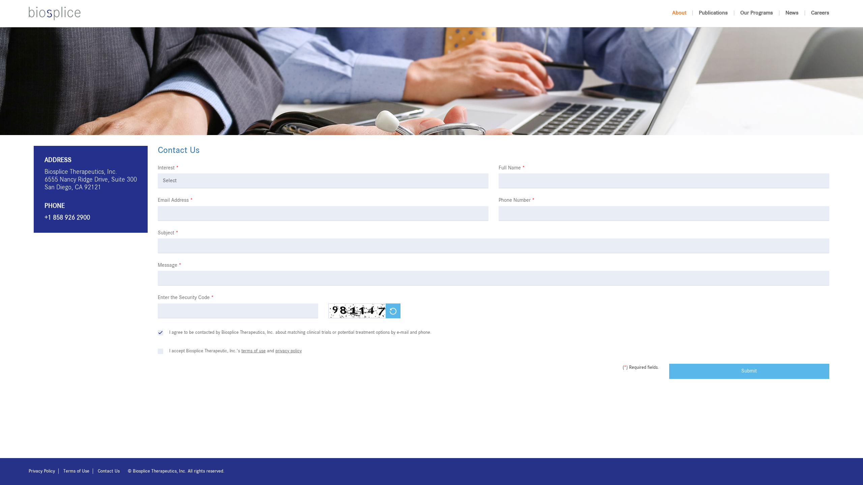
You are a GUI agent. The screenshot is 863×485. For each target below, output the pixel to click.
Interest (168, 168)
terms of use (253, 351)
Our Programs (756, 12)
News (792, 12)
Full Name (512, 168)
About (679, 12)
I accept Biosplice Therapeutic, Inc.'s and (235, 351)
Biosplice (55, 13)
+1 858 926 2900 (67, 218)
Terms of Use (76, 471)
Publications (713, 12)
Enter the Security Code (186, 297)
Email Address (175, 200)
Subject (168, 233)
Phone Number (517, 200)
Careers (820, 12)
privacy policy (288, 351)
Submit (749, 371)
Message (169, 265)
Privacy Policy (42, 471)
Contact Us (109, 471)
